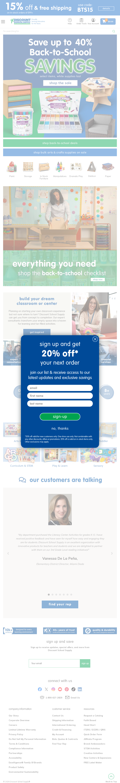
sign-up (60, 416)
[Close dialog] (95, 339)
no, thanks (60, 428)
